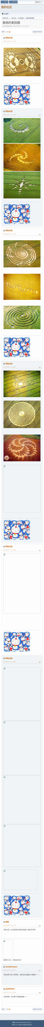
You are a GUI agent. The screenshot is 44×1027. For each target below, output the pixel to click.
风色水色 (9, 38)
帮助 (14, 1022)
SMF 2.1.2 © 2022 (17, 1024)
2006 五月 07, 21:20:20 (9, 234)
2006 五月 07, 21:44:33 (9, 662)
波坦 (7, 922)
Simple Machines (27, 1024)
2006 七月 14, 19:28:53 (9, 992)
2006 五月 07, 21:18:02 (9, 115)
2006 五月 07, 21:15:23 (9, 41)
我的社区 (6, 7)
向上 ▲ (29, 1022)
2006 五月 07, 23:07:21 (9, 970)
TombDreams (11, 966)
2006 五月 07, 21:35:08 (9, 550)
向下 (3, 32)
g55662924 (10, 989)
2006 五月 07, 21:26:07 (9, 367)
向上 (3, 1009)
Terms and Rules (21, 1022)
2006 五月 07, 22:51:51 (9, 925)
